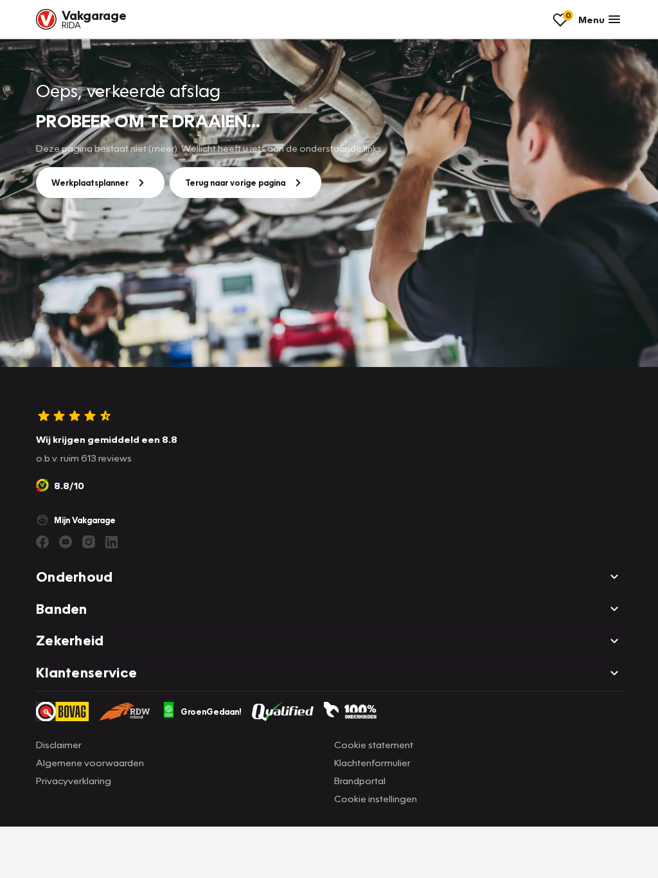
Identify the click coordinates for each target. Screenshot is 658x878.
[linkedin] (111, 541)
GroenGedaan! (211, 711)
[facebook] (42, 541)
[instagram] (88, 541)
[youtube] (65, 541)
